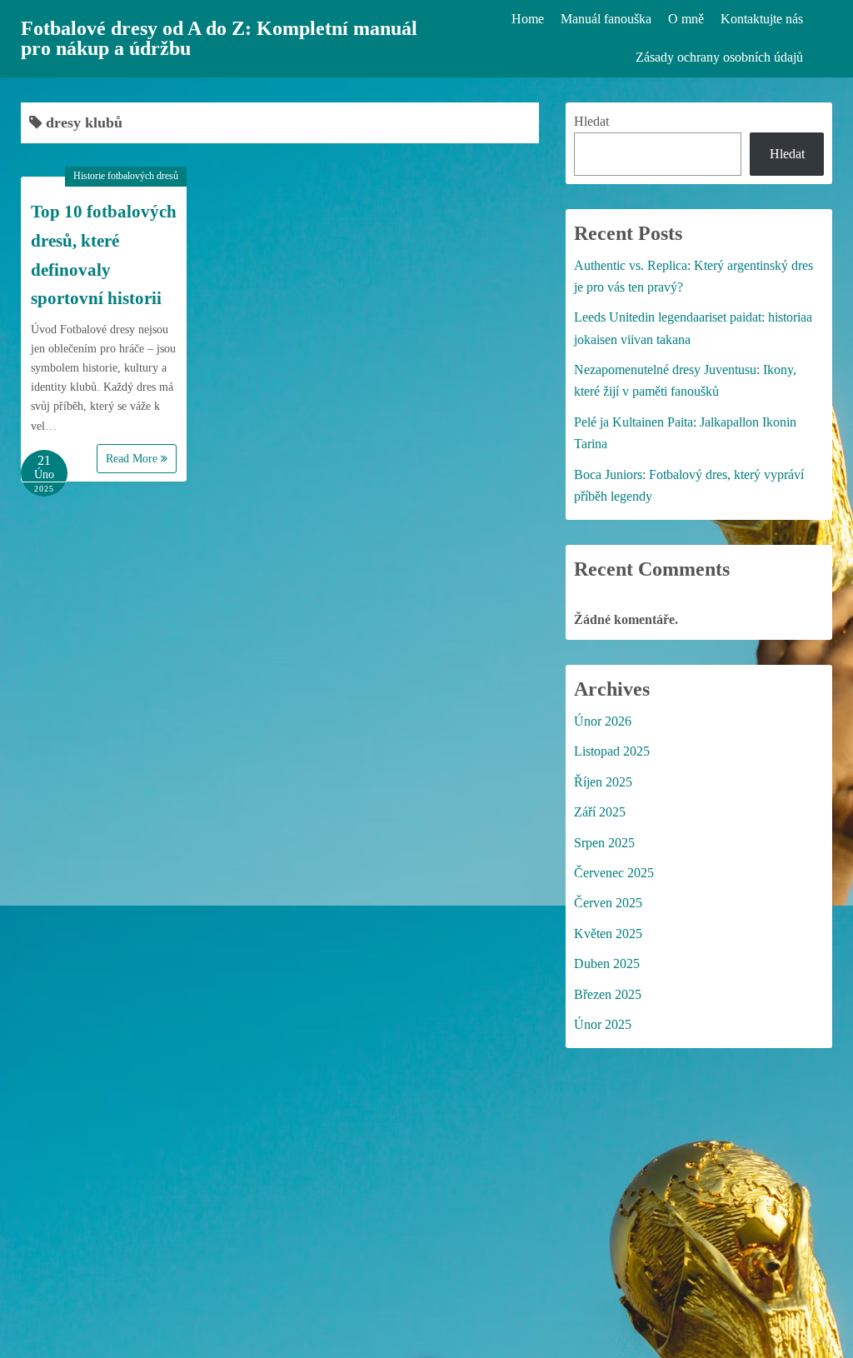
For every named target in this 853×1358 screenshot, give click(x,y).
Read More (133, 458)
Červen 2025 (608, 903)
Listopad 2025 (612, 751)
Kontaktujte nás (762, 19)
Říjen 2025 (603, 782)
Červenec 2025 (614, 873)
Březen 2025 (607, 994)
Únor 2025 (602, 1024)
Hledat (591, 121)
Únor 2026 (602, 721)
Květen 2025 (608, 933)
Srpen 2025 (604, 843)
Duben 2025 (607, 963)
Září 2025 (600, 812)
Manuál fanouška (606, 19)
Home (527, 19)
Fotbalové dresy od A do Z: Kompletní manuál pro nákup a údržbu (219, 38)
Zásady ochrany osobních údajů (719, 57)
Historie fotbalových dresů (125, 176)
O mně (686, 19)
